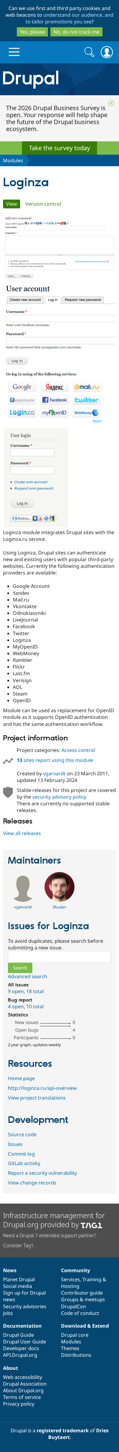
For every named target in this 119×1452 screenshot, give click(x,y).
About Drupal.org (23, 1390)
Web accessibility (22, 1377)
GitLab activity (24, 1163)
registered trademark (63, 1430)
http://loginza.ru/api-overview (42, 1088)
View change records (32, 1182)
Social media (17, 1286)
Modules (13, 160)
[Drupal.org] (59, 79)
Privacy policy (18, 1403)
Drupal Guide (18, 1335)
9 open (16, 991)
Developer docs (21, 1348)
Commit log (21, 1153)
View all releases (22, 833)
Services (70, 1279)
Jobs (8, 1313)
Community (75, 1270)
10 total (35, 1006)
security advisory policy (59, 796)
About (10, 1368)
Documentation (22, 1325)
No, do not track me (76, 32)
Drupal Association (25, 1383)
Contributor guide (82, 1292)
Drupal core (74, 1335)
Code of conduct (80, 1313)
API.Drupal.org (20, 1355)
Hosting (70, 1286)
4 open (16, 1006)
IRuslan (59, 907)
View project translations (37, 1097)
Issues (15, 1144)
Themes (70, 1348)
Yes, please (32, 32)
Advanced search (27, 976)
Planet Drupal (19, 1279)
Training (91, 1279)
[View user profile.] (23, 900)
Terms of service (22, 1397)
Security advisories (24, 1306)
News (9, 1270)
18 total (35, 991)
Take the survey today (59, 148)
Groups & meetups (83, 1299)
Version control (43, 203)
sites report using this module (55, 760)
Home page (21, 1078)
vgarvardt (54, 773)
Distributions (76, 1355)
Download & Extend (85, 1325)
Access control (78, 750)
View (13, 203)
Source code (22, 1134)
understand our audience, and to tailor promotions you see (70, 18)
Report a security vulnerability (42, 1173)
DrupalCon (73, 1306)
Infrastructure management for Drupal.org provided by (54, 1219)
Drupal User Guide (24, 1341)
